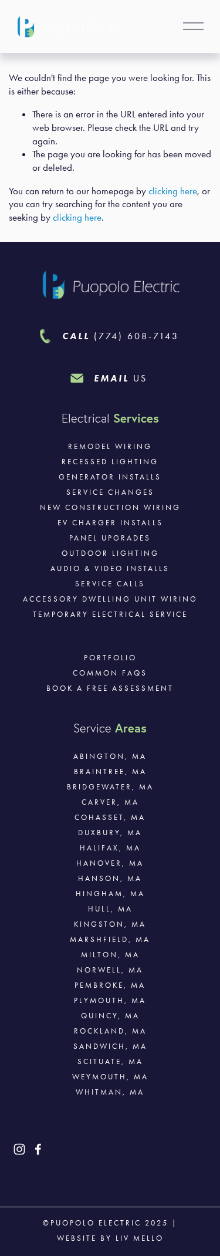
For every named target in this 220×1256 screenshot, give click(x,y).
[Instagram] (19, 1149)
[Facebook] (38, 1149)
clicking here (172, 191)
